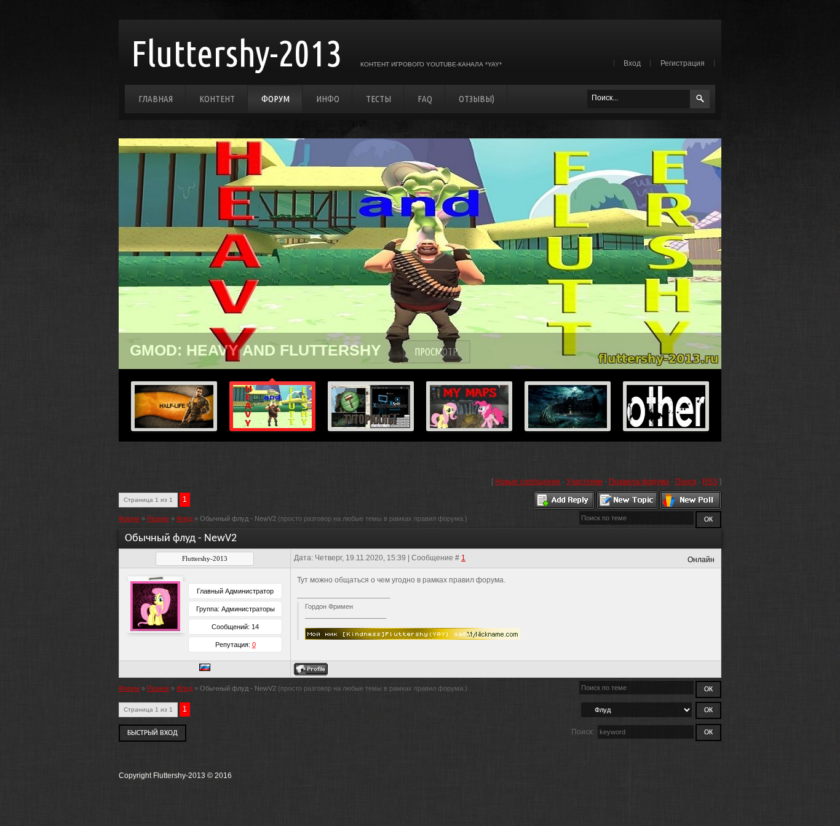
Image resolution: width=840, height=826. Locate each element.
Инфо (327, 98)
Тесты (378, 98)
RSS (710, 481)
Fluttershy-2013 (236, 52)
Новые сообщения (527, 481)
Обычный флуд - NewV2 (238, 518)
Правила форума (639, 481)
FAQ (425, 98)
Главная (155, 98)
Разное (158, 518)
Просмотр (436, 351)
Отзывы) (476, 98)
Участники (584, 481)
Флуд (184, 518)
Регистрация (682, 63)
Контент (217, 98)
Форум (275, 98)
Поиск (685, 481)
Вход (632, 63)
